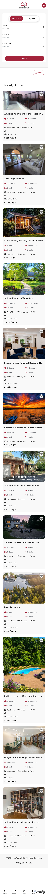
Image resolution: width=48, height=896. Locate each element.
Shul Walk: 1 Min (10, 134)
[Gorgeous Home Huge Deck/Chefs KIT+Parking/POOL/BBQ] (24, 740)
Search (5, 25)
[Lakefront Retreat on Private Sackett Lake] (24, 409)
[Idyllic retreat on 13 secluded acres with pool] (24, 665)
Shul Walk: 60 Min (10, 627)
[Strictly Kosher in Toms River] (24, 279)
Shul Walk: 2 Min (10, 319)
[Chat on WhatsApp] (40, 892)
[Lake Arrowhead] (24, 588)
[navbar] (3, 4)
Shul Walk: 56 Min (10, 716)
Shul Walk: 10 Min (10, 199)
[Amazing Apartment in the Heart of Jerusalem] (24, 101)
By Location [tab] (16, 18)
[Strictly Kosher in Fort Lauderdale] (24, 467)
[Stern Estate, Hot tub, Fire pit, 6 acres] (24, 223)
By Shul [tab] (32, 18)
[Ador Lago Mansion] (24, 160)
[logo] (24, 5)
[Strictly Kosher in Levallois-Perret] (24, 803)
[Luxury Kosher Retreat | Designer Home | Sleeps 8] (24, 344)
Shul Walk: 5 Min (10, 383)
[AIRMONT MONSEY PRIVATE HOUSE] (24, 527)
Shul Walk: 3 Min (10, 506)
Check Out (6, 43)
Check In (5, 34)
